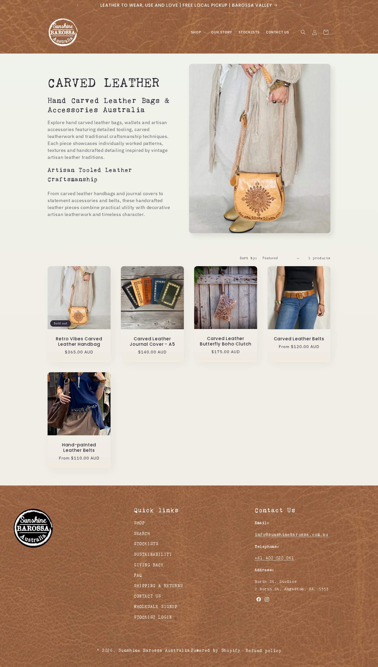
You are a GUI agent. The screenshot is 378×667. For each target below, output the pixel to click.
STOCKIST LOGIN (153, 616)
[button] (198, 32)
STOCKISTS (146, 543)
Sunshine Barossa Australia (154, 650)
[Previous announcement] (77, 5)
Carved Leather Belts (299, 339)
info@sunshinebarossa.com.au (291, 534)
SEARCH (142, 533)
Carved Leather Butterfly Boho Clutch (225, 341)
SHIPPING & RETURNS (158, 585)
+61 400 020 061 (274, 558)
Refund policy (263, 650)
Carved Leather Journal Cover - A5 (152, 341)
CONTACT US (147, 596)
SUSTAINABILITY (153, 554)
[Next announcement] (300, 5)
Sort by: (248, 258)
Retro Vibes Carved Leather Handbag (79, 341)
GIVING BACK (149, 564)
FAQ (138, 575)
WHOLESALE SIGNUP (155, 606)
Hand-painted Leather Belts (79, 447)
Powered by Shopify (215, 650)
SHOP (139, 522)
